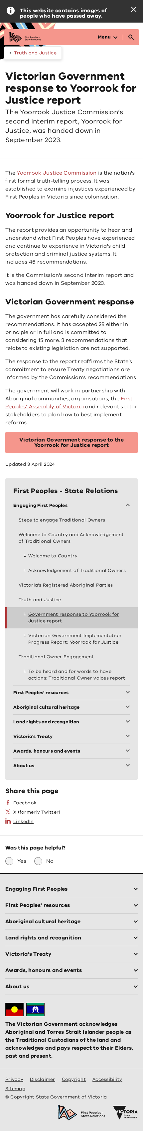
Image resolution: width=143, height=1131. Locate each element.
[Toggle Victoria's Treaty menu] (129, 736)
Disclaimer (42, 1079)
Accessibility (107, 1079)
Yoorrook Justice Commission (56, 173)
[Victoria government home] (125, 1113)
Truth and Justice (35, 53)
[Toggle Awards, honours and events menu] (129, 751)
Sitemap (15, 1089)
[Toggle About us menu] (129, 766)
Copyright (74, 1079)
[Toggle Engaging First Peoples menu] (129, 505)
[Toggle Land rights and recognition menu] (129, 722)
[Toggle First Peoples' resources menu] (129, 693)
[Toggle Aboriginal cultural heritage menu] (129, 707)
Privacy (14, 1079)
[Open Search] (131, 37)
